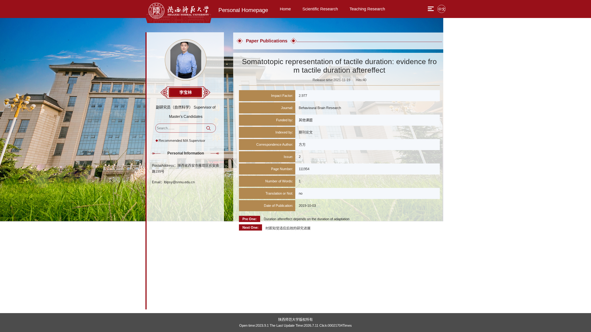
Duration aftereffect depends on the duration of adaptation (306, 219)
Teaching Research (367, 9)
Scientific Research (320, 9)
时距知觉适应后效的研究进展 (288, 228)
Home (285, 9)
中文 (441, 9)
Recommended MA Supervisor (182, 140)
